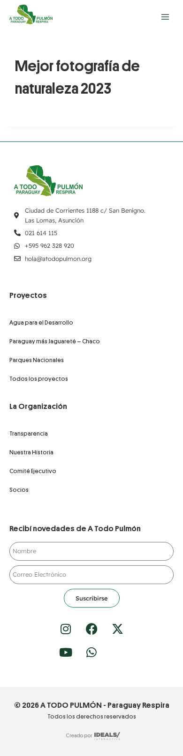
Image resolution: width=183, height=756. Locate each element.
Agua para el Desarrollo (41, 322)
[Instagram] (65, 628)
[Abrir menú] (165, 16)
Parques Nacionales (36, 360)
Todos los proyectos (38, 379)
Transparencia (28, 433)
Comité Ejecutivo (32, 471)
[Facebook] (91, 628)
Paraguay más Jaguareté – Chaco (54, 341)
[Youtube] (65, 652)
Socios (19, 490)
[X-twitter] (117, 628)
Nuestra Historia (31, 452)
